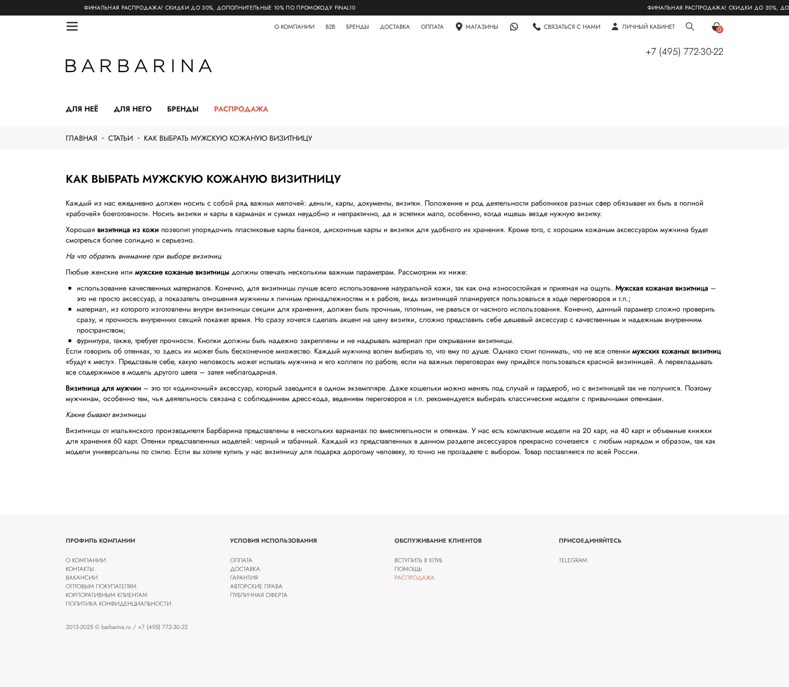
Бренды (183, 109)
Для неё (82, 109)
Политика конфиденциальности (118, 603)
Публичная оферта (259, 595)
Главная (81, 138)
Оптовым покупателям (101, 586)
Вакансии (82, 577)
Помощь (408, 569)
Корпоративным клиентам (106, 595)
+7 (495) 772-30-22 (684, 51)
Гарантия (244, 577)
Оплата (241, 560)
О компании (86, 560)
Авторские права (256, 586)
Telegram (573, 560)
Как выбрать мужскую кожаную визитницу (228, 138)
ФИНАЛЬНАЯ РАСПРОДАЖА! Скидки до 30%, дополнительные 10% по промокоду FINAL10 (199, 8)
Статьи (120, 138)
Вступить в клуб (418, 560)
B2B (330, 26)
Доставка (245, 569)
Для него (133, 109)
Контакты (80, 569)
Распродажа (241, 109)
